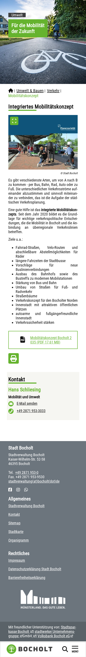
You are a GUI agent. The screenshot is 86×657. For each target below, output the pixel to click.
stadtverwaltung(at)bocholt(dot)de (33, 481)
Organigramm (18, 540)
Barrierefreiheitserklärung (26, 577)
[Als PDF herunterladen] (13, 359)
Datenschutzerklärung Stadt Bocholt (34, 569)
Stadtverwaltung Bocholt (26, 506)
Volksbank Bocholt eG (54, 636)
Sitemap (14, 523)
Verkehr (53, 90)
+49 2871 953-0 (26, 472)
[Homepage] (10, 90)
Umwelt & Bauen (30, 90)
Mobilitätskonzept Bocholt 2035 (51, 340)
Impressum (16, 560)
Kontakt (14, 514)
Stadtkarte (15, 531)
